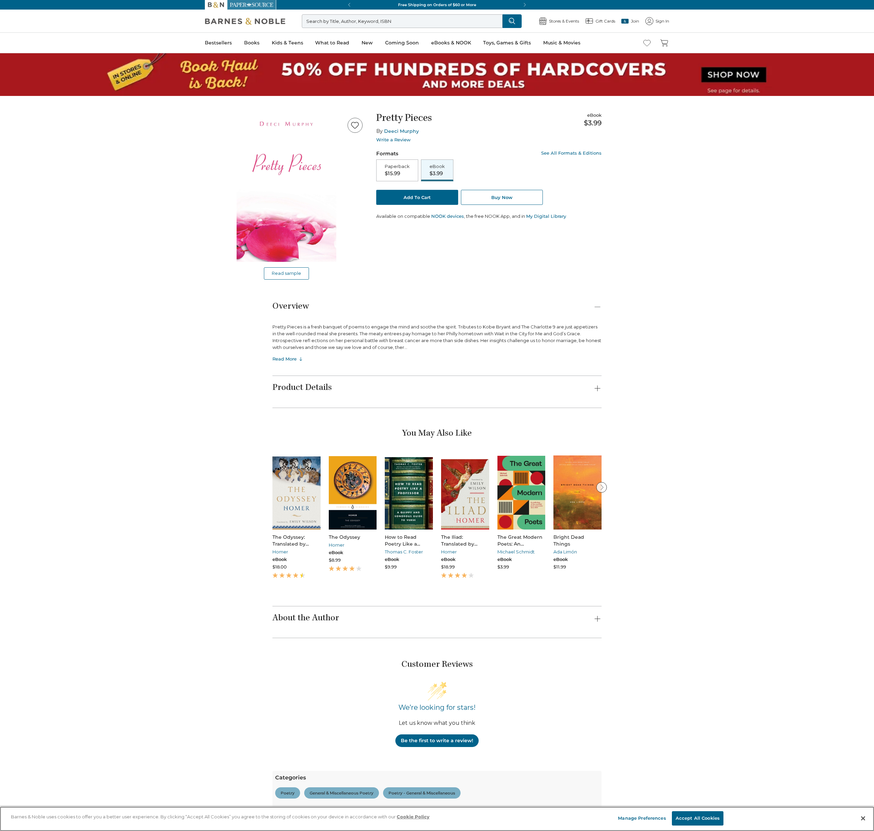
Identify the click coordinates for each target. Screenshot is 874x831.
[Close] (9, 47)
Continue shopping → (27, 85)
